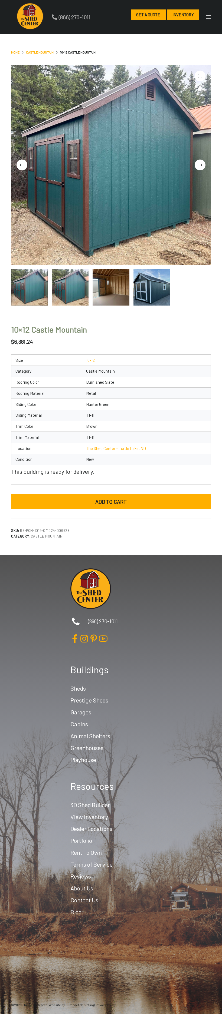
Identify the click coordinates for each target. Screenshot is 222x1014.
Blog (76, 911)
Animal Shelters (90, 735)
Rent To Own (86, 852)
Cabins (79, 723)
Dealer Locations (91, 828)
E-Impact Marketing (80, 1005)
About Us (81, 888)
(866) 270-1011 (74, 17)
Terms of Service (91, 864)
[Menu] (208, 17)
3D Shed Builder (90, 804)
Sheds (78, 688)
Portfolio (81, 840)
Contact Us (84, 899)
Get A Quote (148, 14)
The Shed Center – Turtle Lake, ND (116, 448)
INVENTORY (183, 14)
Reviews (80, 876)
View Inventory (89, 816)
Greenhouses (86, 747)
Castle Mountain (47, 536)
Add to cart (111, 501)
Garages (80, 711)
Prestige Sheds (89, 700)
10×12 (90, 360)
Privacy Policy (106, 1005)
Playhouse (83, 759)
